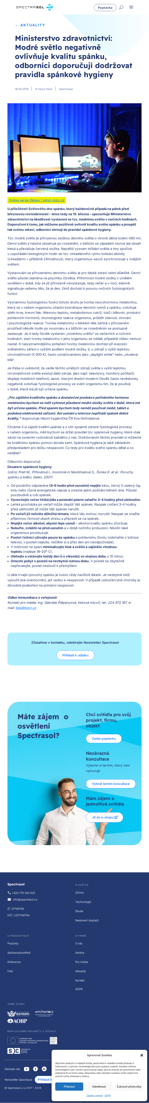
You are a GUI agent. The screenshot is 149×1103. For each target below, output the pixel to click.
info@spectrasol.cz (25, 899)
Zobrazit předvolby (129, 1086)
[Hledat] (121, 8)
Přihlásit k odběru (75, 655)
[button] (142, 1055)
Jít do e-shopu (103, 817)
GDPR (107, 1095)
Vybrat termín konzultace (111, 784)
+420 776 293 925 (23, 893)
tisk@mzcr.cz (25, 608)
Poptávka (105, 7)
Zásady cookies (94, 1095)
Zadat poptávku (104, 738)
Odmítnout (99, 1086)
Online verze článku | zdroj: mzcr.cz (37, 200)
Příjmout (69, 1086)
